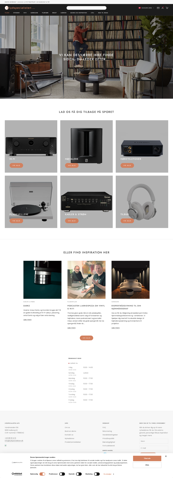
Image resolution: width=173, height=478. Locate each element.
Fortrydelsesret (109, 446)
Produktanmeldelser (73, 442)
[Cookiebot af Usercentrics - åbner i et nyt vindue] (17, 474)
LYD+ (92, 13)
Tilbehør (45, 13)
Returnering (107, 431)
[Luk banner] (166, 456)
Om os (67, 427)
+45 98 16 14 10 (10, 438)
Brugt (54, 13)
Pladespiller (72, 302)
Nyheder (16, 13)
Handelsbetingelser (110, 435)
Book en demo (70, 431)
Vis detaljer (107, 474)
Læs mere (27, 319)
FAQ (104, 427)
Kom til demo (103, 13)
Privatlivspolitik (108, 438)
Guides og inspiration (78, 13)
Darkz (26, 305)
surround (115, 302)
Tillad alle (147, 458)
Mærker (63, 13)
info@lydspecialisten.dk (14, 441)
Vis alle (16, 165)
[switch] (62, 474)
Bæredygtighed (109, 442)
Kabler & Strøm (29, 302)
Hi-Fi (25, 13)
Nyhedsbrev (69, 438)
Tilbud (7, 13)
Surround (34, 13)
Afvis (147, 465)
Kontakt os (69, 435)
